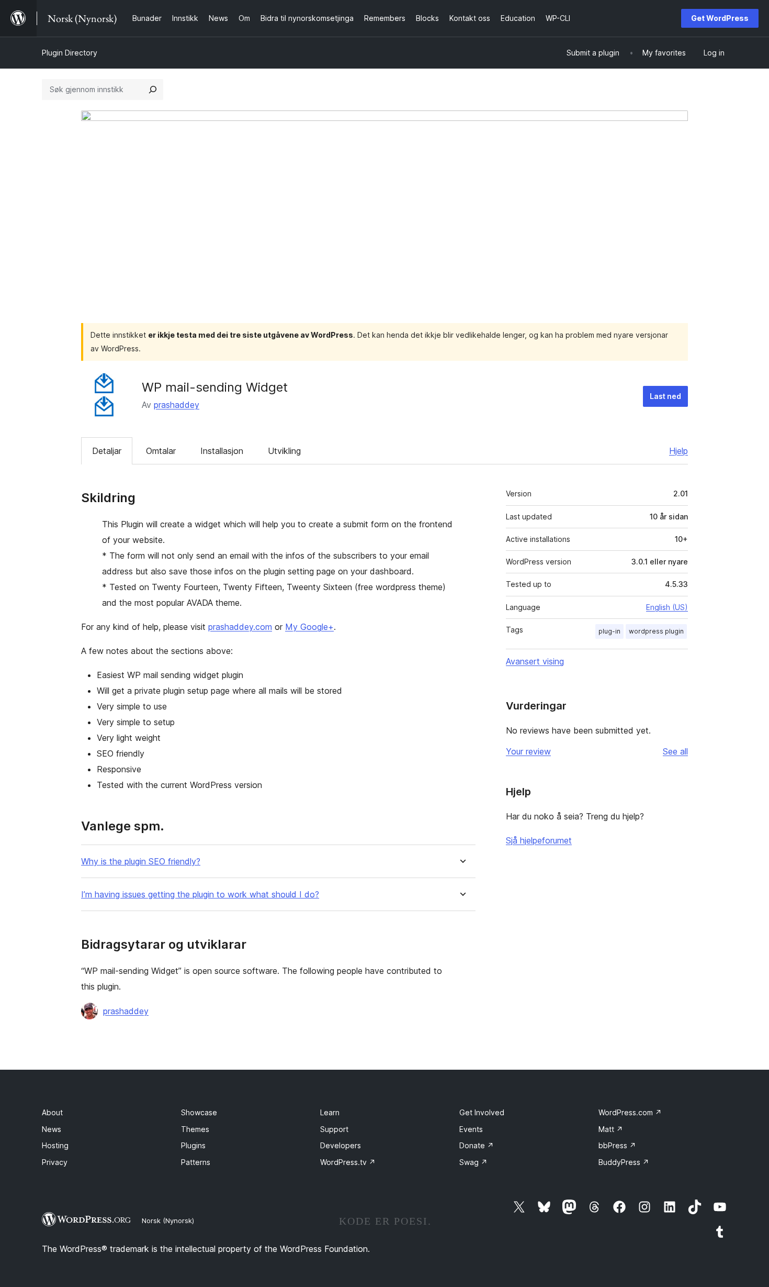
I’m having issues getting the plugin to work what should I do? (200, 895)
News (51, 1129)
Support (334, 1129)
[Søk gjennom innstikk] (152, 89)
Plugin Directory (69, 52)
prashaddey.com (240, 627)
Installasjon (221, 451)
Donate (476, 1145)
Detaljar (106, 451)
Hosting (55, 1145)
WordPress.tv (348, 1162)
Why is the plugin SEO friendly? (140, 862)
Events (471, 1129)
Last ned (665, 396)
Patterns (195, 1162)
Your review (528, 751)
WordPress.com (630, 1112)
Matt (610, 1129)
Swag (473, 1162)
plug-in (609, 631)
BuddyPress (623, 1162)
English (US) (667, 607)
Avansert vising (535, 661)
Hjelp (678, 451)
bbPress (617, 1145)
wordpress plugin (656, 631)
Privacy (54, 1162)
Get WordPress (720, 18)
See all (675, 751)
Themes (195, 1129)
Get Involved (481, 1112)
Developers (340, 1145)
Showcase (199, 1112)
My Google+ (309, 627)
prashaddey (176, 405)
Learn (330, 1112)
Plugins (193, 1145)
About (52, 1112)
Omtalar (161, 451)
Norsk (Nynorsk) (168, 1220)
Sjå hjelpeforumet (539, 840)
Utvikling (284, 451)
